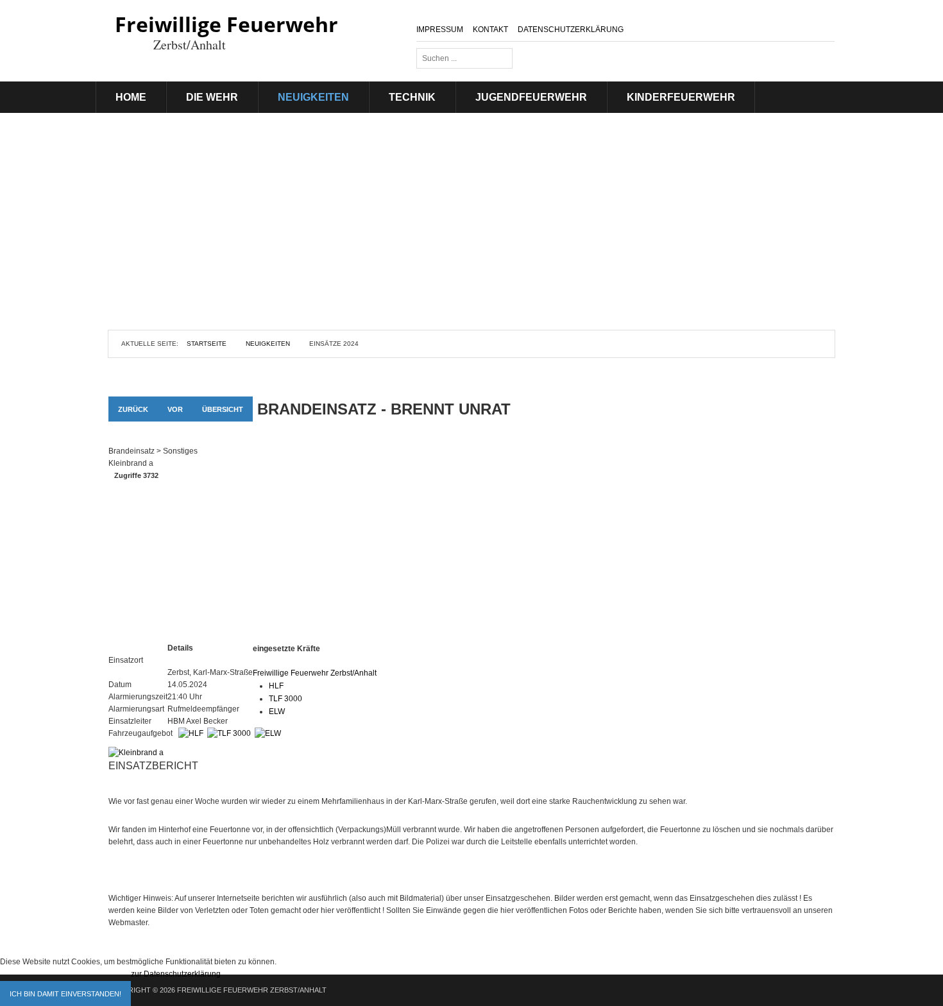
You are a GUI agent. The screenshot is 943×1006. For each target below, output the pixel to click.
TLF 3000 (285, 698)
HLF (276, 685)
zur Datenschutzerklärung (176, 973)
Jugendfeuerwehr (531, 97)
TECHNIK (412, 97)
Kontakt (490, 29)
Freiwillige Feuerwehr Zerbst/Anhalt (315, 673)
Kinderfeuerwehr (681, 97)
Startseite (206, 343)
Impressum (439, 29)
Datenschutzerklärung (571, 29)
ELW (277, 711)
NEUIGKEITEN (313, 97)
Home (130, 97)
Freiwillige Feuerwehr (226, 24)
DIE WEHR (212, 97)
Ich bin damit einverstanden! (65, 994)
